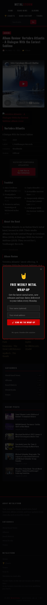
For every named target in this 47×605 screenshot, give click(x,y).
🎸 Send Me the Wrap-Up (23, 322)
